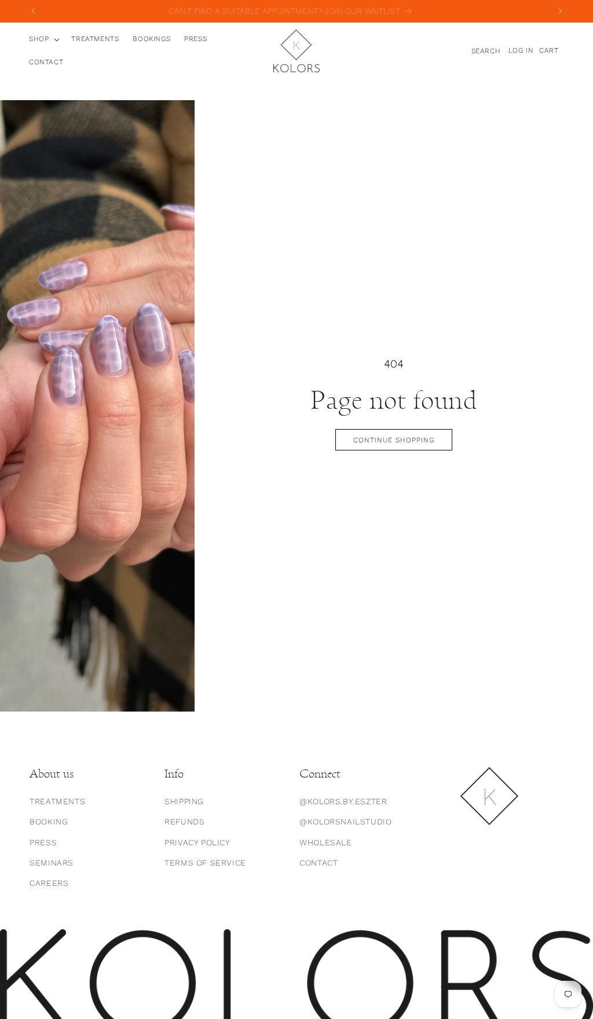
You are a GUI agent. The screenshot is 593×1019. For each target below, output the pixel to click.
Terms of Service (205, 862)
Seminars (52, 862)
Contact (318, 862)
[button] (43, 39)
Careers (49, 883)
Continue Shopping (393, 440)
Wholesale (325, 842)
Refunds (184, 821)
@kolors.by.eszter (343, 801)
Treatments (57, 801)
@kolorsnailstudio (345, 821)
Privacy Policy (197, 842)
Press (43, 842)
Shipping (184, 801)
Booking (49, 821)
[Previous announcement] (33, 11)
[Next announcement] (560, 11)
